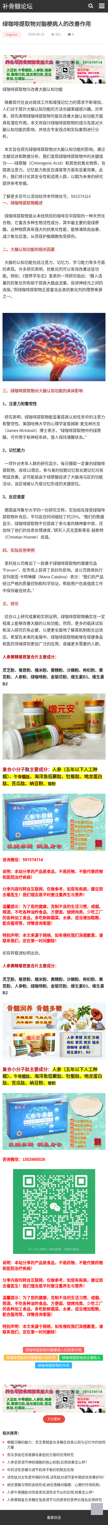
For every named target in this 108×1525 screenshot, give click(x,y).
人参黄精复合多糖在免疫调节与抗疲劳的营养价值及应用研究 (54, 1499)
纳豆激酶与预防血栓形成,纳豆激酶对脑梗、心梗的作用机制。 (55, 1484)
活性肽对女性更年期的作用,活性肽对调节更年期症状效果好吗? (55, 1477)
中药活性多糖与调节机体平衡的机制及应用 (40, 1469)
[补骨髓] (54, 69)
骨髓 (22, 776)
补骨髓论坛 (18, 6)
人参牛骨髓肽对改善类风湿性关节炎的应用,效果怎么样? (50, 1492)
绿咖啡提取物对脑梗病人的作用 (31, 1357)
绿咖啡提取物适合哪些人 (81, 1357)
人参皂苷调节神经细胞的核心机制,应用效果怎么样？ (48, 1462)
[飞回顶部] (97, 1509)
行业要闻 (54, 1419)
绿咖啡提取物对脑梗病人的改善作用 (53, 1349)
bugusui (11, 34)
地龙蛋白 (93, 776)
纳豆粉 (36, 783)
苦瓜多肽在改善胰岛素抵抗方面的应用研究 (40, 1454)
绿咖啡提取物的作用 (53, 1365)
